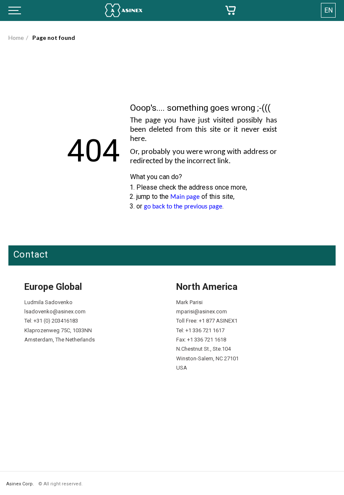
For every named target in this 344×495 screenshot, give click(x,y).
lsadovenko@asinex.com (55, 311)
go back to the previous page (183, 206)
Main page (185, 197)
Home (16, 37)
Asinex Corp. (20, 484)
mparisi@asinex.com (201, 311)
